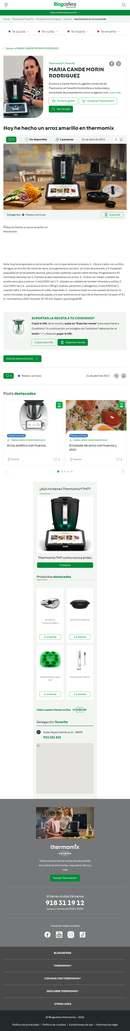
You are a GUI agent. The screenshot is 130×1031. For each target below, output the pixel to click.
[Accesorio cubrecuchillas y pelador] (50, 602)
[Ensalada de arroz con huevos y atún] (96, 418)
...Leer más (114, 92)
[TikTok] (82, 935)
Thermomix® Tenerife (22, 19)
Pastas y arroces (16, 435)
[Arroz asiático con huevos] (34, 418)
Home (6, 19)
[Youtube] (59, 935)
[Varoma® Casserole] (80, 602)
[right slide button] (123, 471)
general (68, 19)
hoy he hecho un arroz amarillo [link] (90, 19)
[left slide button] (6, 471)
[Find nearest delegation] (6, 5)
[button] (124, 5)
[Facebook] (47, 935)
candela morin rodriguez (48, 19)
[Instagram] (71, 935)
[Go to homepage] (65, 5)
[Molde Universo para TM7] (50, 659)
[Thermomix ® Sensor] (80, 659)
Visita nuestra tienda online (63, 12)
